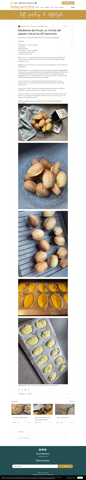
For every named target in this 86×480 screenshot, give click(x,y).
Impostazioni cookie (71, 477)
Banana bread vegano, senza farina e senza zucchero (42, 418)
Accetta (80, 477)
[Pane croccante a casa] (65, 409)
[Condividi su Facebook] (18, 389)
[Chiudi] (84, 478)
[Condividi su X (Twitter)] (22, 389)
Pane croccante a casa (63, 417)
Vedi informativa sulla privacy (49, 478)
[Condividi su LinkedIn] (25, 389)
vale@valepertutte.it (43, 456)
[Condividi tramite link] (28, 389)
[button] (35, 3)
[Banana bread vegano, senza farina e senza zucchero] (43, 409)
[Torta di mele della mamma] (21, 409)
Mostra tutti (72, 401)
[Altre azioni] (67, 26)
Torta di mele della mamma (20, 417)
